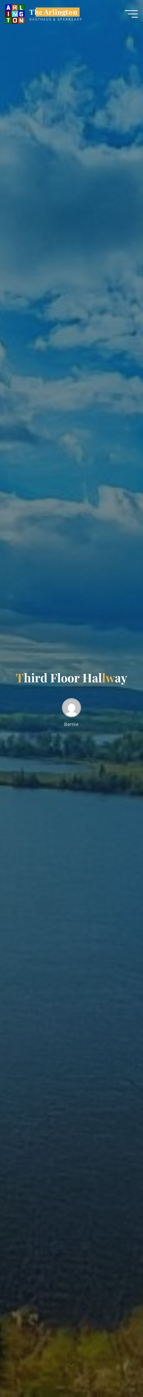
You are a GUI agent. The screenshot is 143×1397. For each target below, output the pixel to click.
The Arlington (53, 11)
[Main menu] (131, 14)
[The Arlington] (15, 14)
